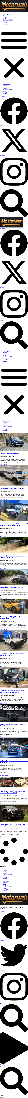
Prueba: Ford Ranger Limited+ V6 (11, 453)
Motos (4, 21)
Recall (4, 17)
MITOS (5, 24)
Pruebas (5, 18)
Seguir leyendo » (4, 464)
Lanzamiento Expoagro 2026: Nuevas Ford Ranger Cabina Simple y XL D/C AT (14, 524)
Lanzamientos (6, 14)
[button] (14, 54)
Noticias (5, 15)
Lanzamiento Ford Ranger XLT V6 (11, 587)
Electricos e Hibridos (8, 20)
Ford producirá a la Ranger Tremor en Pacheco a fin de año (12, 556)
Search (1, 1066)
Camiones (5, 22)
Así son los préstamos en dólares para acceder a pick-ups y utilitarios (12, 691)
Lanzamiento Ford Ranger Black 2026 (12, 488)
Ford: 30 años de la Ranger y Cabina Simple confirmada (12, 654)
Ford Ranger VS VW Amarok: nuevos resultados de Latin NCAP (12, 792)
